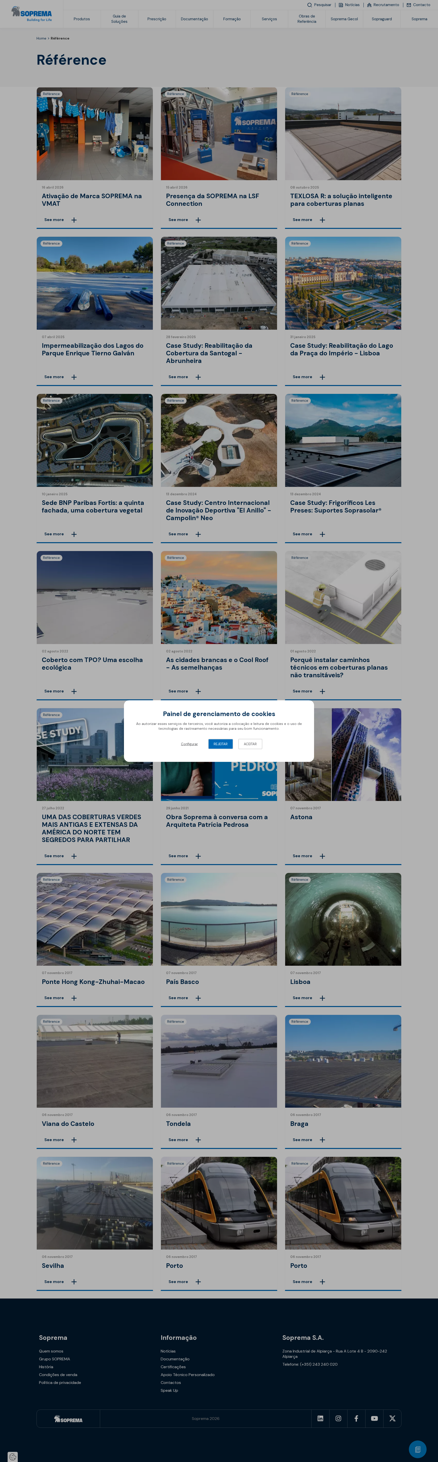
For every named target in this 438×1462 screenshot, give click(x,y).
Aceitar (250, 744)
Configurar (189, 744)
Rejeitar (221, 744)
